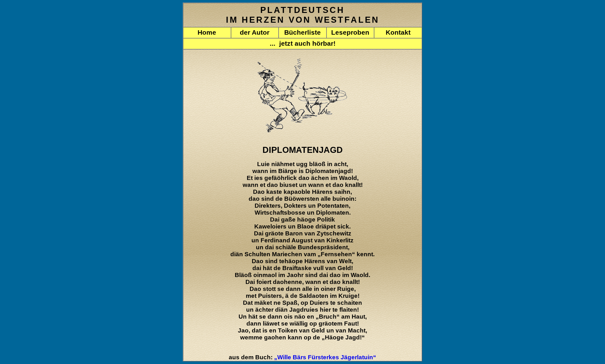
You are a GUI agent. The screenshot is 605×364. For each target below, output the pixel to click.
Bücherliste (302, 32)
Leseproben (350, 32)
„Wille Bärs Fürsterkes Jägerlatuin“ (325, 357)
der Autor (254, 32)
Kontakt (398, 32)
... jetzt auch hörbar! (302, 43)
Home (207, 32)
